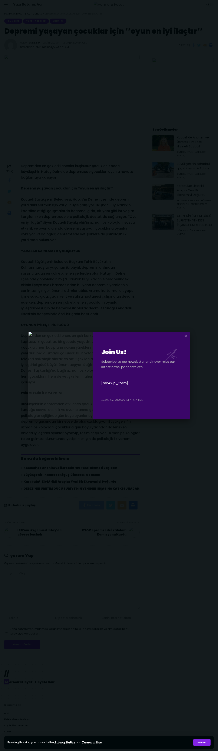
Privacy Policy (64, 742)
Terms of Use (92, 742)
